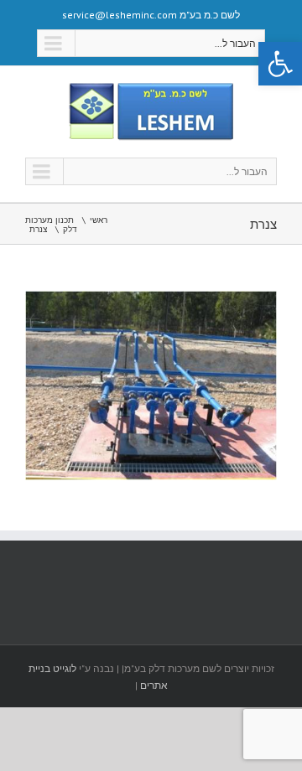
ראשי (98, 220)
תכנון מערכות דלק (51, 225)
